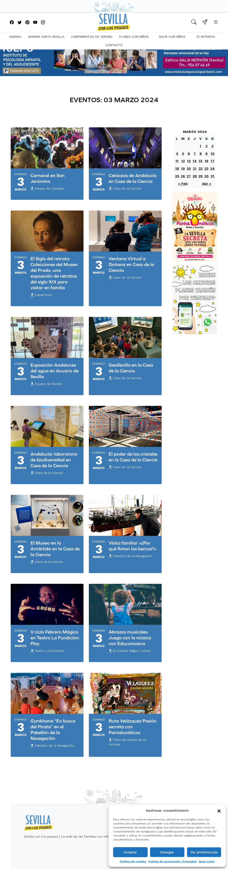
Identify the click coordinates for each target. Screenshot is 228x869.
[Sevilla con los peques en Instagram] (43, 23)
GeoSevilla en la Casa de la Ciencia (131, 367)
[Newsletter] (204, 23)
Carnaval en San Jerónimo (48, 178)
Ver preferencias (204, 852)
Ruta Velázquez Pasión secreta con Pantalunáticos (133, 726)
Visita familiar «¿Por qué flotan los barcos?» (133, 545)
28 (195, 176)
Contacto (114, 45)
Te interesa (205, 36)
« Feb (183, 184)
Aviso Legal (206, 861)
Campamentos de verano (91, 36)
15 (200, 161)
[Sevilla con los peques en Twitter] (20, 23)
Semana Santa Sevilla (46, 36)
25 (177, 176)
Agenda (15, 36)
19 (183, 168)
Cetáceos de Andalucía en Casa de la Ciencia (132, 178)
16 (206, 161)
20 (189, 168)
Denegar (167, 852)
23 (206, 168)
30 (206, 176)
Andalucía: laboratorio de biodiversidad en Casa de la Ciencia (54, 459)
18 (177, 168)
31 (212, 176)
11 (177, 161)
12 (183, 161)
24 (212, 168)
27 (189, 176)
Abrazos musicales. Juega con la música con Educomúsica (130, 637)
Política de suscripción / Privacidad (173, 861)
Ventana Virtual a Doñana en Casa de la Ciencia (131, 264)
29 (200, 176)
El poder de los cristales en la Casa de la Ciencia (133, 456)
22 (201, 168)
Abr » (206, 184)
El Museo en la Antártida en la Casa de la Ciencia (55, 548)
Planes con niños (134, 36)
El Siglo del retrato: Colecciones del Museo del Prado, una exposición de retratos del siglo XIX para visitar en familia (54, 273)
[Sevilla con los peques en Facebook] (12, 23)
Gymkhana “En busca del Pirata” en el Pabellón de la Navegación (53, 729)
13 (189, 161)
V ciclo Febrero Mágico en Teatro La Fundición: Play (55, 637)
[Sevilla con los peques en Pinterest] (27, 23)
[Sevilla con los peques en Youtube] (35, 23)
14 (195, 161)
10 (212, 153)
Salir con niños (172, 36)
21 (194, 168)
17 (212, 161)
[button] (219, 810)
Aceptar (130, 852)
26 (183, 176)
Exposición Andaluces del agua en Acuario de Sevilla (55, 370)
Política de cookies (133, 861)
